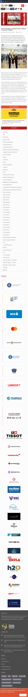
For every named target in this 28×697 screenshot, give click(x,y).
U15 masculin (6, 222)
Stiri (4, 134)
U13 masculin (6, 232)
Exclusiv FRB (6, 139)
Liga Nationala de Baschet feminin (12, 189)
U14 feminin (6, 230)
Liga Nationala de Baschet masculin (12, 187)
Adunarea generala (8, 142)
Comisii (5, 247)
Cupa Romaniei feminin (9, 240)
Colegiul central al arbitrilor (10, 152)
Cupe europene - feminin (9, 262)
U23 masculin (6, 197)
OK (23, 695)
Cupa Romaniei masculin (9, 237)
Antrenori (5, 169)
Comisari (5, 159)
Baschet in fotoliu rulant (9, 265)
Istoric (4, 162)
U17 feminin (6, 215)
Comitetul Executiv (8, 147)
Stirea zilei (5, 137)
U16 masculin (6, 217)
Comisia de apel (16, 682)
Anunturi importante (8, 177)
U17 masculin (6, 212)
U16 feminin (6, 220)
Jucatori (5, 167)
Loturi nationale (7, 250)
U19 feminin (6, 257)
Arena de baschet (7, 164)
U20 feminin (6, 205)
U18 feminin (6, 210)
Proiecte (5, 267)
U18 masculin (6, 207)
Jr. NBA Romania (7, 245)
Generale (5, 132)
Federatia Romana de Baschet (8, 32)
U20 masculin (6, 202)
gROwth (5, 270)
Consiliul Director (7, 144)
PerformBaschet (7, 184)
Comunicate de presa (8, 174)
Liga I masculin (7, 192)
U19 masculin (6, 255)
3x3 (4, 242)
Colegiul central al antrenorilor (11, 149)
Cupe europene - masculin (10, 260)
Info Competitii (7, 154)
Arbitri (4, 157)
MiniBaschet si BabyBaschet (10, 182)
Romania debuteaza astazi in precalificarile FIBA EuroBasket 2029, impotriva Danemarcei (13, 121)
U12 (4, 252)
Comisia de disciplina (7, 685)
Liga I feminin (6, 194)
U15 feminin (6, 225)
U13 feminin (6, 235)
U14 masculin (6, 227)
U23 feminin (6, 200)
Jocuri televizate (7, 179)
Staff (4, 172)
